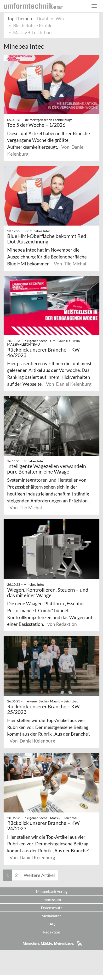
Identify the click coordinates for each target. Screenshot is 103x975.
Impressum (51, 899)
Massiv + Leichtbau (32, 32)
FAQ (51, 924)
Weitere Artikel (39, 875)
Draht (43, 18)
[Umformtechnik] (33, 5)
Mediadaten (51, 915)
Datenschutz (51, 907)
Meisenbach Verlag (51, 891)
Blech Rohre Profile (32, 25)
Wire (61, 18)
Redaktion (51, 932)
